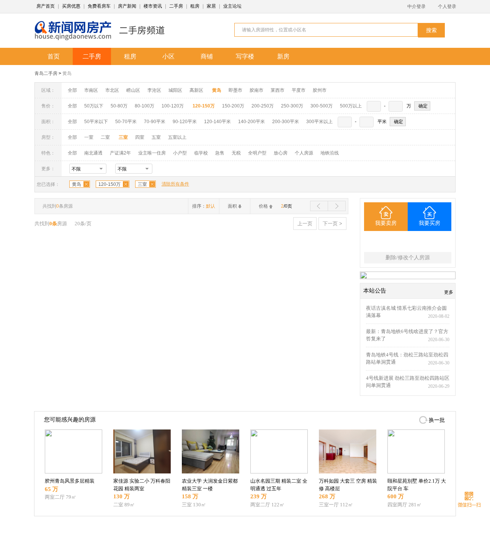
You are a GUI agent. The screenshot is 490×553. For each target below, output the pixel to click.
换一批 (437, 420)
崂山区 (133, 90)
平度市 (298, 90)
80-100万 (144, 106)
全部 (72, 90)
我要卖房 (386, 223)
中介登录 (416, 6)
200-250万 (263, 106)
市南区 (91, 90)
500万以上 (351, 106)
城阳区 (175, 90)
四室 (139, 137)
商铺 (207, 56)
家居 (211, 6)
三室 (142, 184)
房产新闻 (127, 6)
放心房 (280, 153)
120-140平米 (217, 121)
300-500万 (321, 106)
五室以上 (177, 137)
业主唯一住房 (152, 153)
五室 (156, 137)
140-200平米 (251, 121)
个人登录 (447, 6)
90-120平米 (185, 121)
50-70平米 (126, 121)
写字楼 (245, 56)
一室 (88, 137)
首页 (53, 56)
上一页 (304, 223)
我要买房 (429, 223)
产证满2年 (120, 153)
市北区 (112, 90)
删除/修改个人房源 (407, 257)
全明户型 (257, 153)
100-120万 (173, 106)
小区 (168, 56)
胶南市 (256, 90)
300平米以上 (319, 121)
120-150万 (109, 184)
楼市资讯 (153, 6)
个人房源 (304, 153)
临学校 (201, 153)
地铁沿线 (329, 153)
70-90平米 (154, 121)
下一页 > (332, 223)
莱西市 (277, 90)
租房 (194, 6)
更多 (448, 292)
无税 (236, 153)
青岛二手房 (45, 73)
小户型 (180, 153)
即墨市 (235, 90)
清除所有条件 (175, 184)
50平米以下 (96, 121)
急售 (219, 153)
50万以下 (93, 106)
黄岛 (67, 73)
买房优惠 (71, 6)
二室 (106, 137)
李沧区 (154, 90)
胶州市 (320, 90)
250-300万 (292, 106)
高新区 (196, 90)
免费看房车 (99, 6)
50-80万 (119, 106)
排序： (203, 206)
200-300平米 (285, 121)
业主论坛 (232, 6)
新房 (283, 56)
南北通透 (93, 153)
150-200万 (233, 106)
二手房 (176, 6)
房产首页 (45, 6)
